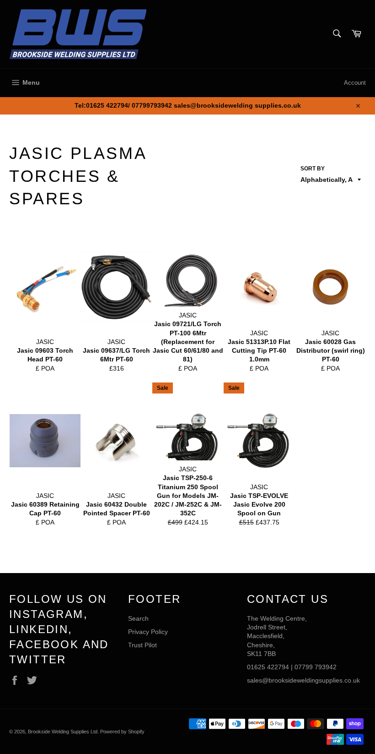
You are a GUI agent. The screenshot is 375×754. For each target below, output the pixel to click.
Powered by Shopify (122, 731)
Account (355, 82)
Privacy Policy (148, 631)
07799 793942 (316, 667)
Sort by (312, 168)
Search (138, 618)
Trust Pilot (142, 645)
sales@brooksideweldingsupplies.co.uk (303, 680)
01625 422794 (268, 667)
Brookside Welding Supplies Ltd (62, 731)
